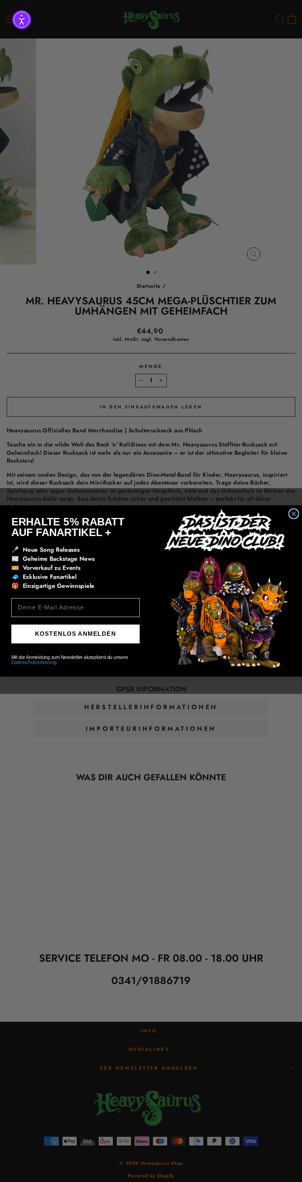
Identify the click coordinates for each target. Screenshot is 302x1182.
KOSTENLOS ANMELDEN (75, 634)
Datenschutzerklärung (34, 662)
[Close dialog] (293, 513)
